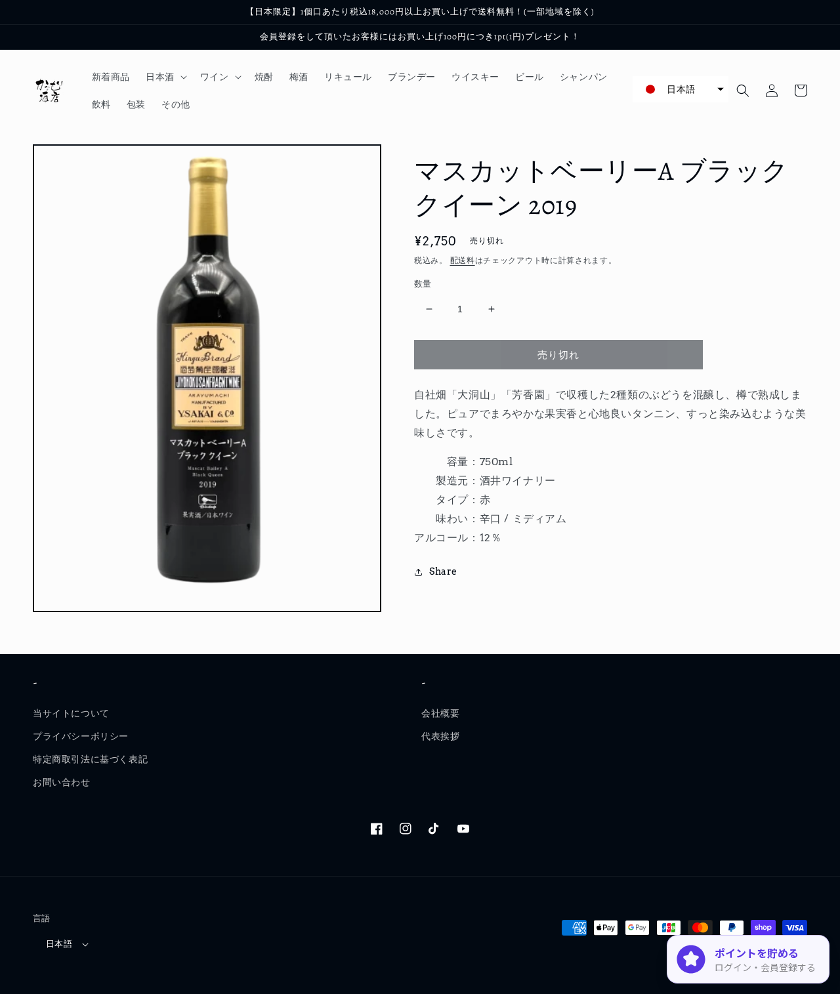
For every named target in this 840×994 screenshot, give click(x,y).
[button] (165, 77)
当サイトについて (71, 713)
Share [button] (443, 571)
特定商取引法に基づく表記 (90, 759)
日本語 (59, 944)
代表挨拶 (440, 736)
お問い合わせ (62, 782)
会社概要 (440, 713)
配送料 (462, 260)
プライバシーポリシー (81, 736)
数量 (423, 284)
